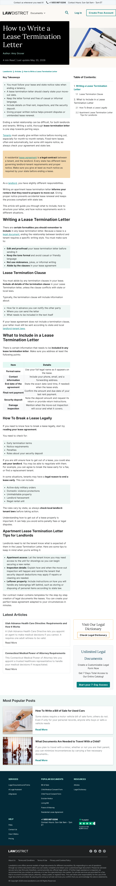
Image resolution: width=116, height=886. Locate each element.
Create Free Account (101, 12)
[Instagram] (105, 851)
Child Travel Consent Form (51, 794)
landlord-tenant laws (14, 328)
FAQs (10, 825)
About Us (11, 860)
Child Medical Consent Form (51, 789)
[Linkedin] (100, 851)
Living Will (45, 803)
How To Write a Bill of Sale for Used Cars (60, 710)
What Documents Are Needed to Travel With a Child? (67, 741)
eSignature (12, 794)
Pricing (11, 838)
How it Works (13, 834)
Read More (11, 642)
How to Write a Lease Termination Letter (32, 36)
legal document (11, 234)
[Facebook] (91, 851)
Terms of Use (42, 860)
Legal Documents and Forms (19, 785)
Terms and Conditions (26, 860)
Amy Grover (17, 53)
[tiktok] (96, 851)
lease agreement (28, 157)
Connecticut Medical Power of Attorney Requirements (35, 653)
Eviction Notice (47, 798)
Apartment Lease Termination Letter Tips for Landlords (96, 113)
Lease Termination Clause (91, 94)
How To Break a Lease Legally (93, 107)
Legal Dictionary (80, 789)
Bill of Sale (45, 785)
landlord (12, 183)
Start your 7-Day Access (93, 684)
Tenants (7, 135)
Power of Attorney (48, 807)
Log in (78, 12)
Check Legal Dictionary (93, 635)
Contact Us (12, 829)
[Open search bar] (67, 13)
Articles (18, 71)
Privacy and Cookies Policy (60, 860)
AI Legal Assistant (15, 789)
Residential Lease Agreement (52, 812)
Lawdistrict (7, 71)
